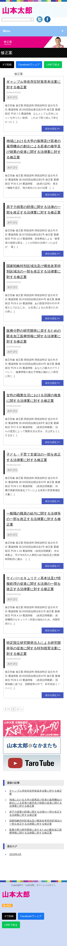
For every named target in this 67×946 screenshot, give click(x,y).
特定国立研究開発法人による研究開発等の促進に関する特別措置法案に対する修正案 (33, 648)
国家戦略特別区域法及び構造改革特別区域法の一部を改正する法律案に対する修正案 (33, 271)
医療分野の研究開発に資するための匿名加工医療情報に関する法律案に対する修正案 (33, 336)
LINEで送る (52, 64)
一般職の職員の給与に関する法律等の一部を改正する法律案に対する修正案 (33, 519)
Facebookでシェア (29, 64)
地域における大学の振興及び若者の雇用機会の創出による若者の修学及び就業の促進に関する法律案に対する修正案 (35, 802)
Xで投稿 (7, 64)
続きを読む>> (52, 128)
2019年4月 (15, 854)
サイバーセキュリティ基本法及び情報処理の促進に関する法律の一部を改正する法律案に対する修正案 (33, 583)
